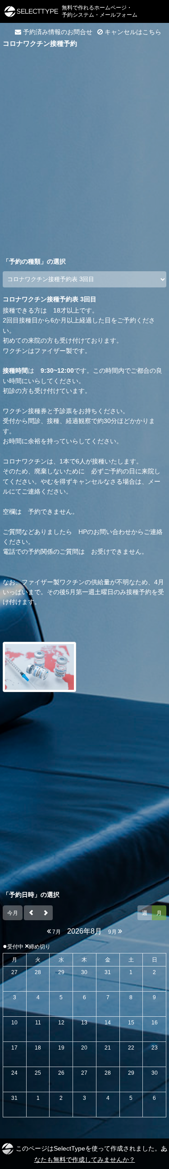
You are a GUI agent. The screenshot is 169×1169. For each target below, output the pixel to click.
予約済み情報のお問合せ (56, 31)
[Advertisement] (84, 141)
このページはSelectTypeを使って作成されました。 (91, 1153)
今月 (12, 913)
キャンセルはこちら (132, 31)
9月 (113, 932)
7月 (56, 932)
